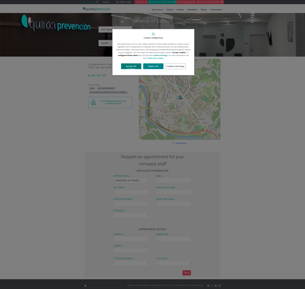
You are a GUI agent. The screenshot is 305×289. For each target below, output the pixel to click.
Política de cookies (155, 58)
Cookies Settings (175, 66)
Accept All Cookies (131, 67)
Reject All (153, 66)
